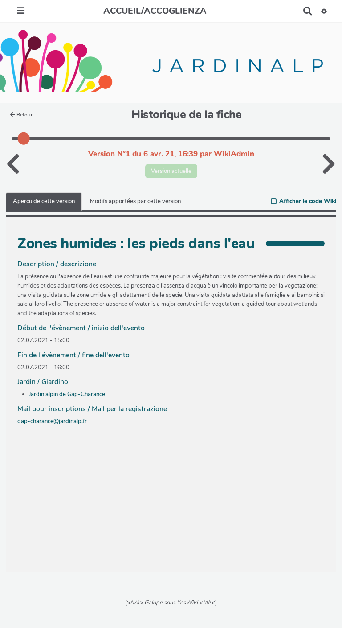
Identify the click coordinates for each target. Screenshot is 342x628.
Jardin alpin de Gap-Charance (67, 394)
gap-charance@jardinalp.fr (52, 421)
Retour (24, 114)
